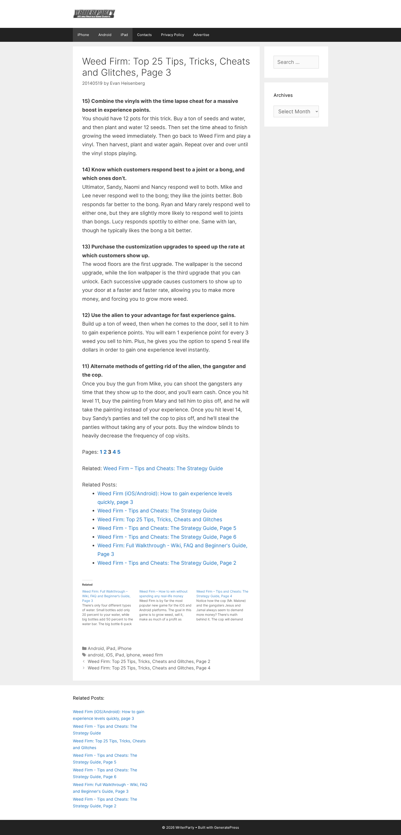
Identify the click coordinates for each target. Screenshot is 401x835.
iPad (124, 35)
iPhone (83, 35)
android (95, 655)
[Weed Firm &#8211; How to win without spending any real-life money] (167, 605)
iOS (109, 655)
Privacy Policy (172, 35)
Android (104, 35)
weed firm (152, 655)
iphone (133, 655)
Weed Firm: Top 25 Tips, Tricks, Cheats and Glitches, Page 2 (149, 661)
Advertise (201, 35)
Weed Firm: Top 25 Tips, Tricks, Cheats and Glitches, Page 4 (149, 668)
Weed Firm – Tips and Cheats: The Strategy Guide (163, 468)
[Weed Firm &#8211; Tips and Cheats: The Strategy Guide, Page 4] (224, 605)
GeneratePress (226, 827)
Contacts (144, 35)
